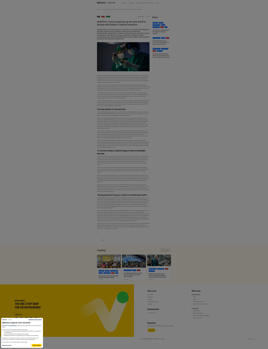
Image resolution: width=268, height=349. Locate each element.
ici (26, 342)
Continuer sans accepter (35, 319)
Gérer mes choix (6, 345)
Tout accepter (36, 345)
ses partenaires (12, 325)
